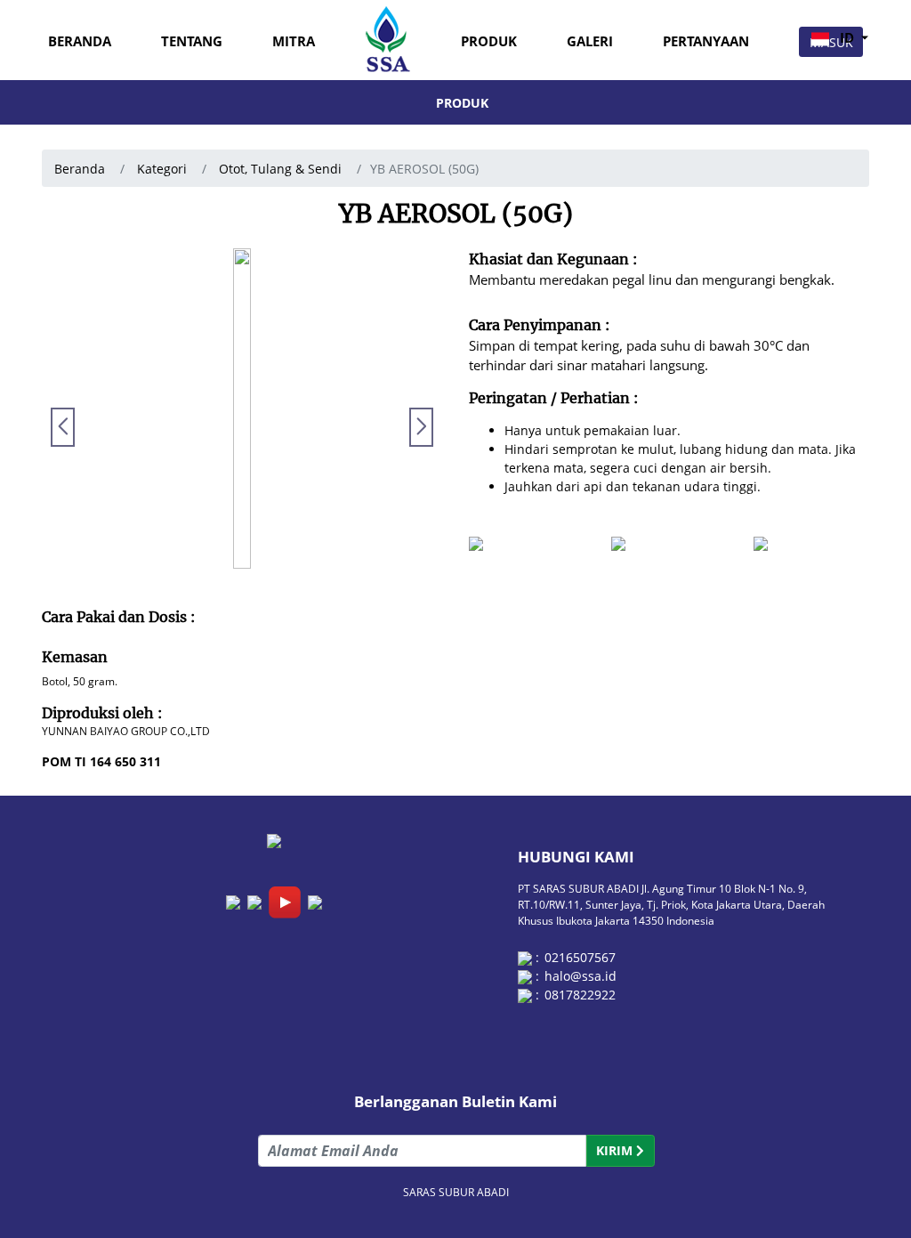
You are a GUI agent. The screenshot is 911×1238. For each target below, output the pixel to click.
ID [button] (847, 37)
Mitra (293, 41)
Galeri (590, 41)
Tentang (191, 41)
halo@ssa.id (580, 975)
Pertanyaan (706, 41)
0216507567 (580, 957)
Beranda (79, 41)
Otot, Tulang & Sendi (280, 168)
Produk (489, 41)
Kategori (160, 168)
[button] (421, 427)
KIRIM (616, 1150)
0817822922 (580, 994)
